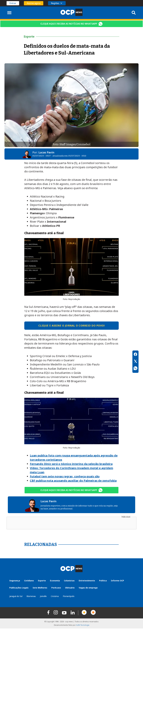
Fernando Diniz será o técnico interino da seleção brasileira (71, 464)
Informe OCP (117, 580)
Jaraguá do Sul (15, 596)
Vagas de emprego (88, 587)
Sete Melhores (40, 587)
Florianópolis (68, 596)
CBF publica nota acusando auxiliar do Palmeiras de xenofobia (73, 480)
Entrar (12, 3)
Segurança (14, 580)
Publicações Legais (18, 587)
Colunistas (69, 580)
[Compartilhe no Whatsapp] (135, 368)
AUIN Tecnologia (82, 625)
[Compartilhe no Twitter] (135, 361)
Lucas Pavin (46, 152)
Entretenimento (87, 580)
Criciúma (55, 596)
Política (103, 580)
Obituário (70, 587)
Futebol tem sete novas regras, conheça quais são (65, 476)
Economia (55, 580)
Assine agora (33, 3)
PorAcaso (56, 587)
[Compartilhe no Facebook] (135, 354)
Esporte (42, 580)
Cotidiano (29, 580)
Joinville (43, 596)
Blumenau (31, 596)
